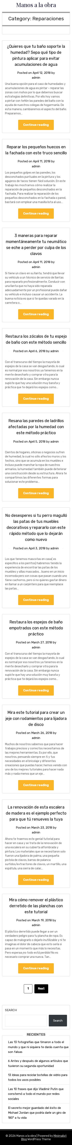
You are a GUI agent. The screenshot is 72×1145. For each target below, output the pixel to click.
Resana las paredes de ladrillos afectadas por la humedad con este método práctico (36, 426)
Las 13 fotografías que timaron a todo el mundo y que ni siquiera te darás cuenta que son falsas (38, 1047)
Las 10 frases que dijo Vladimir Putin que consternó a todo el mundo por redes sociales (36, 1094)
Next (41, 988)
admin (36, 77)
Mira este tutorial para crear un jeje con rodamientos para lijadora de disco (36, 718)
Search (11, 1010)
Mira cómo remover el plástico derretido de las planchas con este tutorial (36, 905)
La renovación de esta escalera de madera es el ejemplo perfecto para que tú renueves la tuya (36, 813)
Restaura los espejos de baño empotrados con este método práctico (36, 628)
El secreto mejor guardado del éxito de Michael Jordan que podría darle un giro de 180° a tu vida (37, 1113)
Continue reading (36, 125)
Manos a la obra (36, 4)
